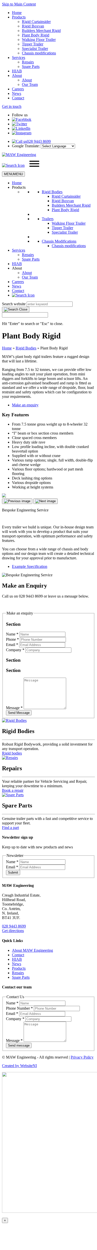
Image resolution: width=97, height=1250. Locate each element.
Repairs (28, 62)
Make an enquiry (25, 405)
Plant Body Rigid (35, 35)
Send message (19, 1045)
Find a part (10, 827)
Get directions (13, 931)
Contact (18, 98)
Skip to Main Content (19, 4)
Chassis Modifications (59, 241)
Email (12, 644)
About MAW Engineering (32, 950)
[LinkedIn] (21, 128)
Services (18, 57)
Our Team (30, 84)
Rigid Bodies (52, 192)
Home (17, 12)
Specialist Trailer (35, 48)
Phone (12, 639)
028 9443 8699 (14, 926)
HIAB (17, 71)
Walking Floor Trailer (39, 39)
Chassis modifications (39, 53)
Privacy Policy (82, 1057)
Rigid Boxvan (33, 26)
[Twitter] (19, 124)
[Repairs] (10, 758)
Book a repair (12, 790)
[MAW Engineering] (19, 155)
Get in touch (11, 106)
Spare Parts (31, 66)
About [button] (17, 268)
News (16, 93)
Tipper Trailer (32, 44)
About (17, 75)
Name (12, 634)
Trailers (47, 219)
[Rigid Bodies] (14, 720)
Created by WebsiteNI (19, 1066)
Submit (13, 872)
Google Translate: (26, 146)
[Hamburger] (34, 164)
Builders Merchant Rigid (41, 30)
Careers (18, 89)
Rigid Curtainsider (36, 21)
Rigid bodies (12, 753)
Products (19, 17)
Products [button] (19, 187)
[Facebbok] (21, 119)
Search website (14, 304)
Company (15, 650)
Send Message (19, 713)
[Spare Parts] (13, 795)
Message (14, 708)
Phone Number (19, 1008)
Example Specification (29, 566)
